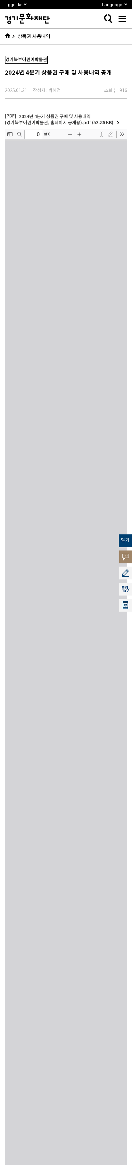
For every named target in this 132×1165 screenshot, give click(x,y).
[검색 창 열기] (108, 18)
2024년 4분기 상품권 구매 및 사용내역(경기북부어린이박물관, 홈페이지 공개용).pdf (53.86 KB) (59, 120)
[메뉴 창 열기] (122, 18)
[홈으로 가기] (10, 36)
